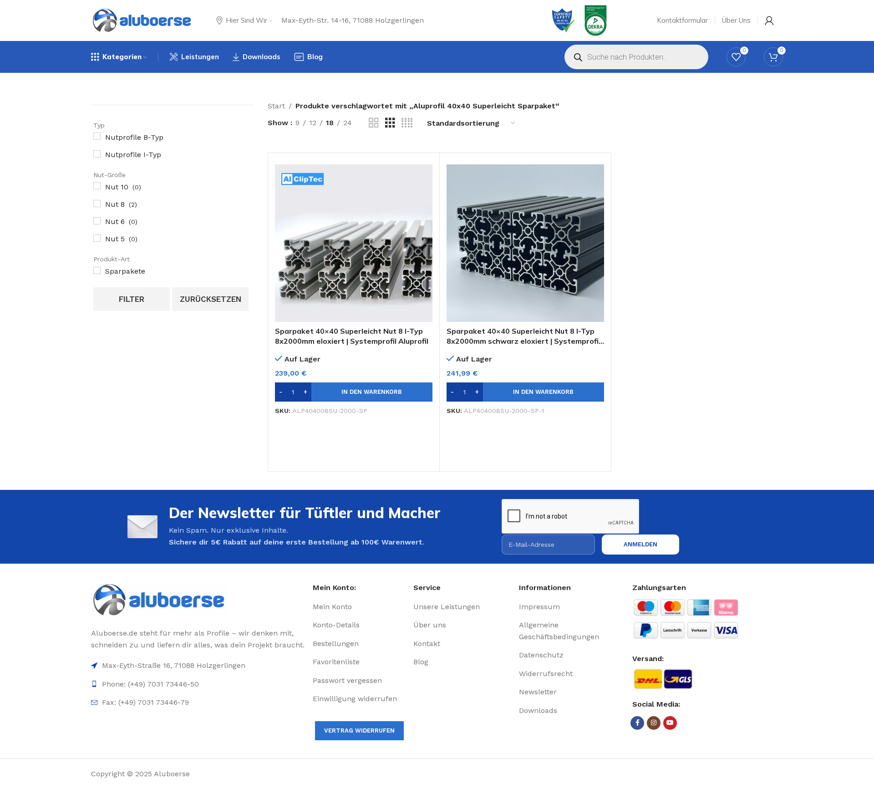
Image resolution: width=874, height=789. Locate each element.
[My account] (769, 20)
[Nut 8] (97, 203)
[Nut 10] (97, 185)
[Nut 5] (97, 238)
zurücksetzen (210, 299)
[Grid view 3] (390, 123)
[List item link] (359, 607)
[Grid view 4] (406, 123)
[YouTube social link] (670, 723)
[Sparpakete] (97, 270)
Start (276, 106)
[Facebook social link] (637, 723)
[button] (353, 392)
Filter (131, 299)
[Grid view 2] (374, 123)
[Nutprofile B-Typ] (97, 136)
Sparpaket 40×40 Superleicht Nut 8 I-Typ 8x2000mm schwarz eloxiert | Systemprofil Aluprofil (523, 341)
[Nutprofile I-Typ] (97, 154)
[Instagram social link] (654, 723)
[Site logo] (142, 20)
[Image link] (198, 600)
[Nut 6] (97, 220)
